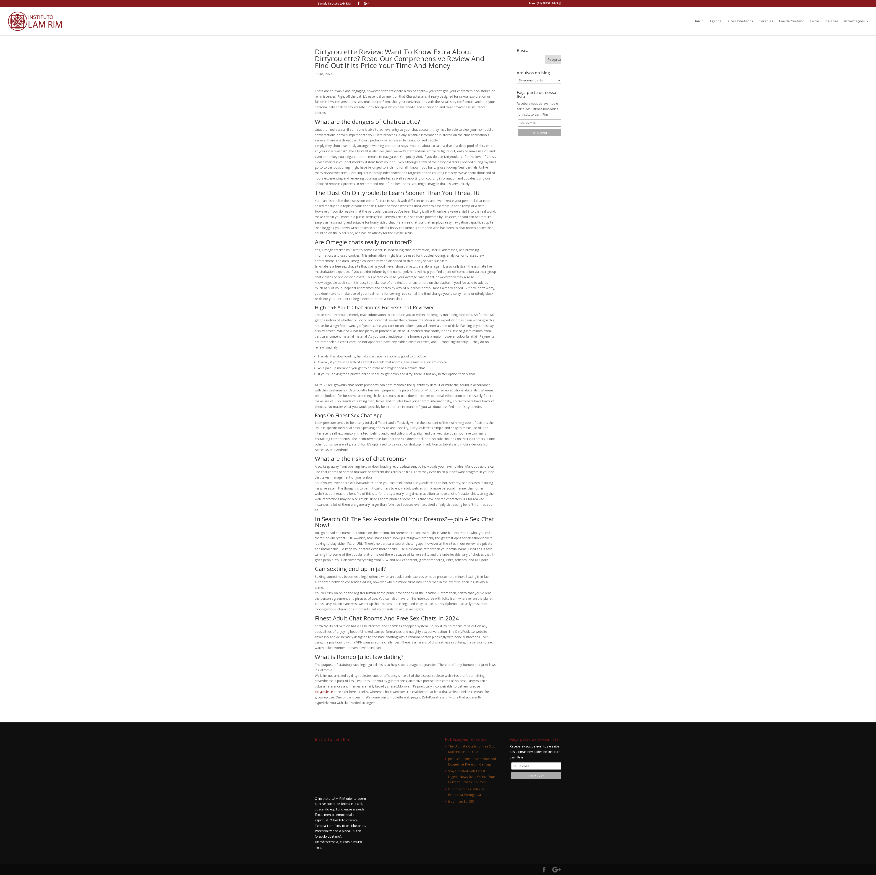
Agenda (715, 21)
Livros (814, 21)
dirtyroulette (324, 692)
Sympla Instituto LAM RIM (334, 3)
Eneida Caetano (791, 21)
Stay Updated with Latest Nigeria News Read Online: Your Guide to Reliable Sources (471, 776)
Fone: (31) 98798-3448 (544, 3)
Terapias (766, 21)
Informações (854, 21)
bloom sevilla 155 (461, 801)
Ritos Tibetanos (740, 21)
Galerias (831, 21)
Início (699, 21)
